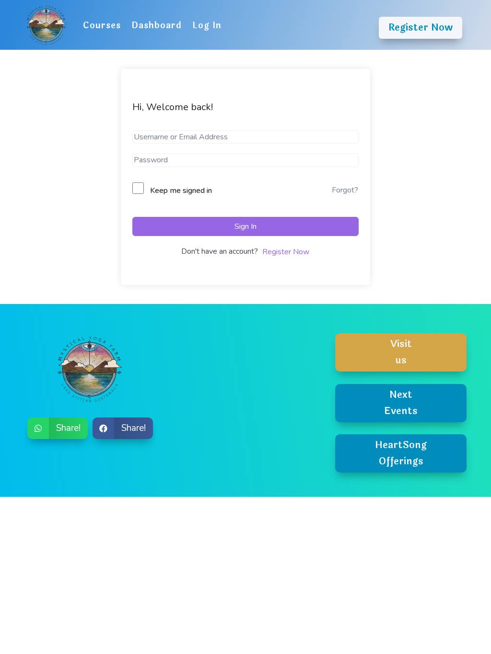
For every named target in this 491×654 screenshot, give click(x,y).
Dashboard (156, 25)
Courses (102, 25)
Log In (207, 25)
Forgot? (345, 190)
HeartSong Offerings (401, 453)
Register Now (420, 27)
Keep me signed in (181, 190)
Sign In (245, 226)
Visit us (401, 352)
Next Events (401, 402)
